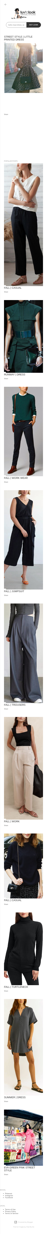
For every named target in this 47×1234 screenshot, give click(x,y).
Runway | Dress (14, 374)
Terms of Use (10, 1209)
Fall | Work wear (16, 478)
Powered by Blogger (25, 1222)
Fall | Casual (13, 287)
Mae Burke (30, 1227)
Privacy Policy (10, 1211)
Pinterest (8, 1194)
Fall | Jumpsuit (14, 591)
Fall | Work (12, 821)
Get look (33, 25)
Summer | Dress (15, 1097)
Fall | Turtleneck (16, 987)
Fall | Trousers (14, 704)
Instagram (9, 1196)
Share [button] (6, 114)
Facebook (9, 1198)
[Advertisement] (23, 138)
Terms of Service (11, 1213)
